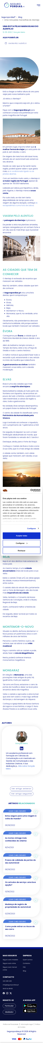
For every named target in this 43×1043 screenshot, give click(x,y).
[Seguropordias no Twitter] (11, 993)
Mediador (9, 1012)
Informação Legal (27, 1024)
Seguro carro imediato (10, 960)
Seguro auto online (9, 963)
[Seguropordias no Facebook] (4, 993)
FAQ (24, 967)
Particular (9, 1006)
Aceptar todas (21, 536)
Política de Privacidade (10, 1024)
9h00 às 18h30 (8, 989)
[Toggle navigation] (38, 5)
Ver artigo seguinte (21, 794)
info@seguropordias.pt (11, 985)
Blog (20, 17)
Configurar (31, 528)
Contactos (26, 963)
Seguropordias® (8, 17)
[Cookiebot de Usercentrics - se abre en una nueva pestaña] (30, 490)
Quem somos (27, 960)
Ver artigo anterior (21, 788)
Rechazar (21, 551)
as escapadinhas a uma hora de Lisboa (20, 204)
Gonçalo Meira (19, 32)
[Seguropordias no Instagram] (7, 993)
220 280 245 (7, 981)
